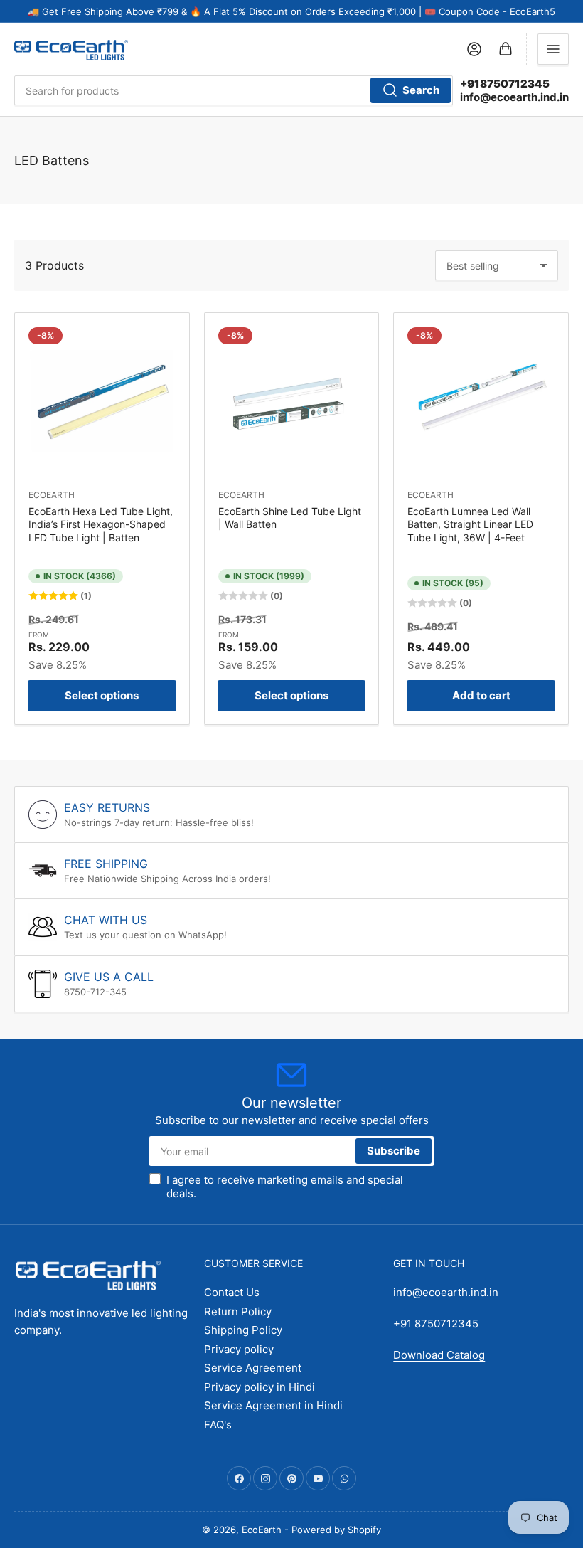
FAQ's (218, 1424)
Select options (102, 695)
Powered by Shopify (336, 1529)
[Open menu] (553, 49)
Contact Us (232, 1292)
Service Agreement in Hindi (273, 1405)
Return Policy (238, 1311)
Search (420, 90)
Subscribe (393, 1150)
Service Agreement (252, 1367)
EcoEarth (51, 494)
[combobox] (233, 90)
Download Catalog (439, 1355)
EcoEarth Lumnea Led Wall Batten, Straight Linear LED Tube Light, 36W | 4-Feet (470, 524)
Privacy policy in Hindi (259, 1387)
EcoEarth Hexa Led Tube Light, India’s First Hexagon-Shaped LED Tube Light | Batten (100, 524)
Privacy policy (239, 1349)
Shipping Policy (243, 1330)
